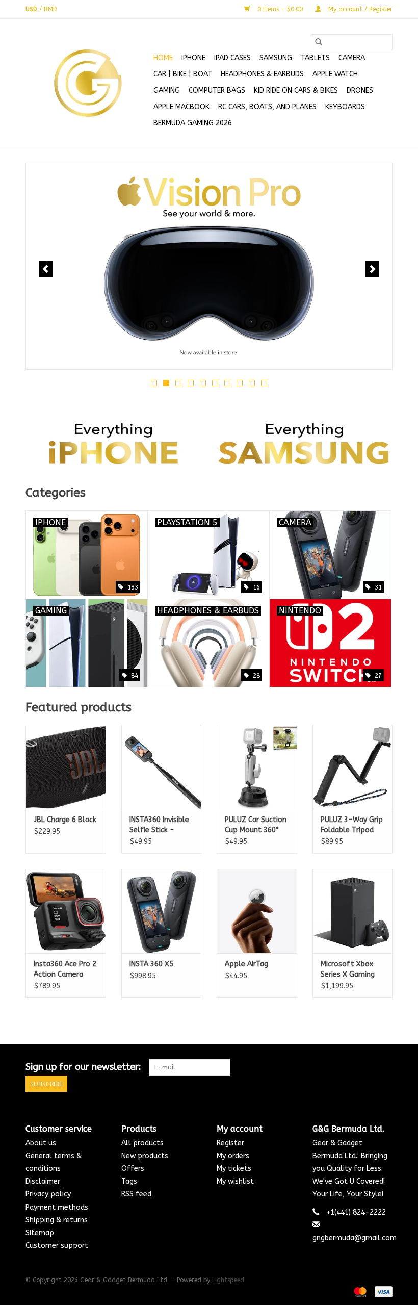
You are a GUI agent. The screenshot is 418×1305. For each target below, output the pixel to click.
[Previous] (46, 269)
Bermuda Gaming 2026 (192, 123)
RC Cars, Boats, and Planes (267, 107)
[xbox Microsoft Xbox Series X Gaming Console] (352, 911)
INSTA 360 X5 (151, 964)
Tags (129, 1181)
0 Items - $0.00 (280, 9)
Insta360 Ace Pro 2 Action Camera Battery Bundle (65, 970)
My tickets (234, 1168)
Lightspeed (228, 1280)
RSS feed (136, 1194)
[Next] (372, 269)
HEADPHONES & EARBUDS (262, 74)
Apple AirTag (246, 964)
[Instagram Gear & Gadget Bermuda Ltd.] (384, 1067)
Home (163, 58)
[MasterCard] (359, 1291)
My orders (233, 1156)
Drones (360, 90)
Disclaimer (42, 1181)
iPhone (193, 58)
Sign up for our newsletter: (83, 1067)
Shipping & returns (56, 1220)
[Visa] (382, 1291)
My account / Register (359, 9)
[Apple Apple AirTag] (257, 911)
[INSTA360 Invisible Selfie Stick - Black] (161, 767)
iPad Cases (232, 58)
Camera (351, 58)
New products (144, 1156)
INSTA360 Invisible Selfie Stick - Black (159, 825)
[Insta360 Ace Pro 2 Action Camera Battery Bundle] (65, 911)
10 (264, 383)
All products (142, 1143)
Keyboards (345, 107)
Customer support (56, 1245)
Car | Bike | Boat (182, 74)
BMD (50, 9)
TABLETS (315, 58)
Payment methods (56, 1207)
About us (40, 1143)
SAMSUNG (275, 58)
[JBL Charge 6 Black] (65, 767)
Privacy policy (48, 1194)
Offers (132, 1168)
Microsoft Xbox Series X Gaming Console (348, 970)
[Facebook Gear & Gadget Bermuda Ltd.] (347, 1067)
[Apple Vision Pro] (209, 266)
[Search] (318, 42)
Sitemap (39, 1233)
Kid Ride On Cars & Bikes (296, 90)
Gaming (166, 90)
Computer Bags (217, 90)
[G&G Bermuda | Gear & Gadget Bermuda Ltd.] (87, 83)
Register (230, 1143)
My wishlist (235, 1181)
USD (32, 9)
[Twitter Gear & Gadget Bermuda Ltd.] (366, 1067)
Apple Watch (335, 74)
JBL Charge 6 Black (65, 819)
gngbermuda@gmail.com (354, 1238)
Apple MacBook (181, 107)
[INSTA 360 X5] (161, 911)
